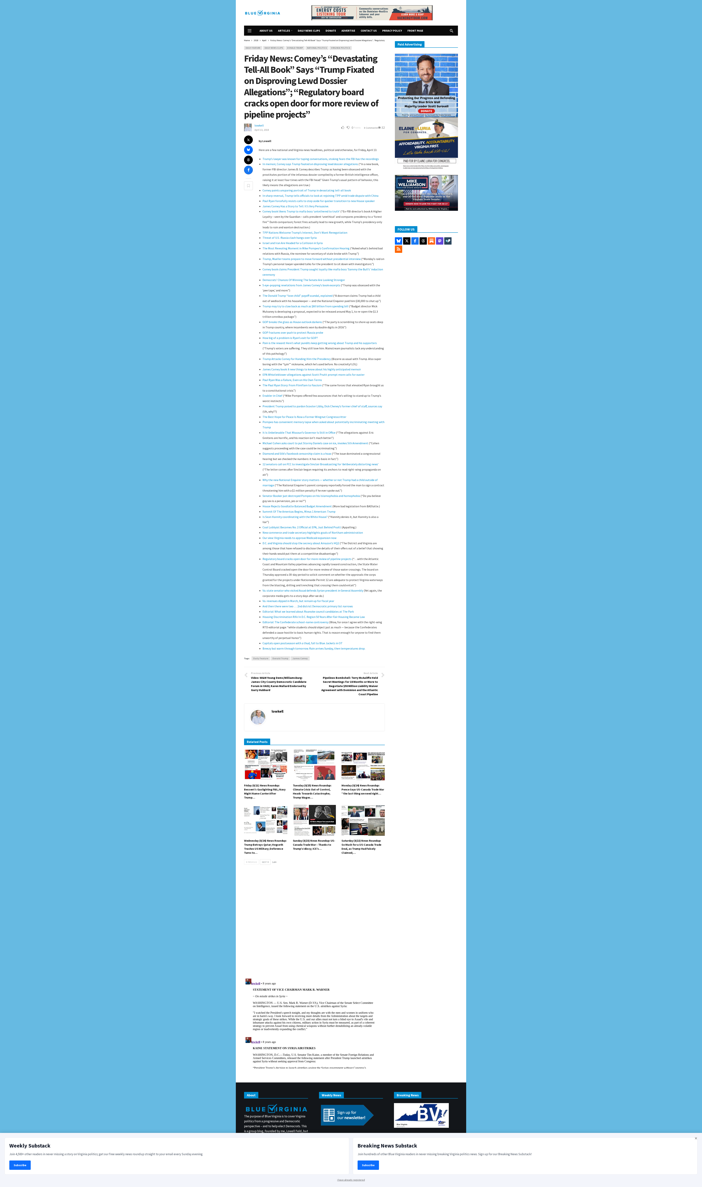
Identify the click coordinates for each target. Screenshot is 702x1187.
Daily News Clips (274, 48)
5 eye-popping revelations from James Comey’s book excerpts (301, 285)
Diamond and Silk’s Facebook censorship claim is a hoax (297, 453)
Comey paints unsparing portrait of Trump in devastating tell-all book (307, 190)
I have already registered (351, 1180)
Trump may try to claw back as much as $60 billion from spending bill (305, 306)
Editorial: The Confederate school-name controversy (296, 622)
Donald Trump (295, 48)
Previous (252, 862)
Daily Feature (253, 48)
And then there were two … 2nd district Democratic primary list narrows (308, 606)
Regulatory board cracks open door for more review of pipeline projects (307, 559)
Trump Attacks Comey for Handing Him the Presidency (297, 359)
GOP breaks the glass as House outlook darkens (292, 322)
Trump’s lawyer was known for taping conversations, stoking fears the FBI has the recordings (321, 159)
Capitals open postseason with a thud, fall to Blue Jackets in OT (303, 643)
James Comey (300, 658)
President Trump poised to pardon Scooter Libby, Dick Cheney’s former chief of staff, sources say (322, 406)
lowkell (259, 125)
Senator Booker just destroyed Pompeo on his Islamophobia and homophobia (311, 496)
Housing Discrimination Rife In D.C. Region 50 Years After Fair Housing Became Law (314, 617)
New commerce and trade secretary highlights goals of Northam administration (313, 532)
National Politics (317, 48)
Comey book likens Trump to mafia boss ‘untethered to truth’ (301, 211)
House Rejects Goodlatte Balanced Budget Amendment (297, 506)
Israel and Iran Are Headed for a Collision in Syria (293, 243)
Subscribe (20, 1165)
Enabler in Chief (272, 395)
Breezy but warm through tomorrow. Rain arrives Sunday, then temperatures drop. (314, 648)
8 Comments (371, 127)
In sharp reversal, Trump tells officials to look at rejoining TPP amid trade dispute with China (320, 195)
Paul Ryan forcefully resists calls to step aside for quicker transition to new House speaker (319, 201)
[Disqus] (314, 923)
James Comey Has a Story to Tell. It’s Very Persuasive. (296, 206)
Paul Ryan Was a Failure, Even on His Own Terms (292, 380)
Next (264, 862)
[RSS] (398, 249)
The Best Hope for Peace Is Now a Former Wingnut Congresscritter (304, 417)
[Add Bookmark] (248, 185)
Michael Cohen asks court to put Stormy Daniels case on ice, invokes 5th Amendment (315, 443)
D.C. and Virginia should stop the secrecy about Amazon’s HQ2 (301, 543)
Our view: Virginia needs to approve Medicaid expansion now (299, 538)
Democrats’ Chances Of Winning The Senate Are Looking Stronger (304, 280)
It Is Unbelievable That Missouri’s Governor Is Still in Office (299, 432)
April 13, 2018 (261, 129)
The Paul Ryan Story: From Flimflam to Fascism (292, 385)
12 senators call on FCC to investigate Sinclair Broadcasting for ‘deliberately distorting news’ (321, 464)
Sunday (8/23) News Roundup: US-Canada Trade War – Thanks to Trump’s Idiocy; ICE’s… (314, 844)
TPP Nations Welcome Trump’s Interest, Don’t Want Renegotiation (305, 232)
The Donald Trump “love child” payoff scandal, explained (298, 295)
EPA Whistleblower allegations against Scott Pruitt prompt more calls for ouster (314, 374)
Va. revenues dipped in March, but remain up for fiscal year (298, 601)
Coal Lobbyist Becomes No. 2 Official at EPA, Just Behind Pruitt (302, 527)
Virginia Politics (340, 48)
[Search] (451, 30)
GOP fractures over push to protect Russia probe (293, 332)
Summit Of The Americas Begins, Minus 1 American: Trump (299, 511)
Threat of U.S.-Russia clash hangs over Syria (290, 237)
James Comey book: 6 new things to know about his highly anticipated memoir (312, 369)
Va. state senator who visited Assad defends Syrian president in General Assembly (313, 590)
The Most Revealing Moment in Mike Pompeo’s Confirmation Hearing (306, 248)
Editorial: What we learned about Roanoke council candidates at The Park (308, 611)
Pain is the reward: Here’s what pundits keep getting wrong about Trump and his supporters (320, 343)
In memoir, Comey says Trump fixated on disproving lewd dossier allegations (310, 164)
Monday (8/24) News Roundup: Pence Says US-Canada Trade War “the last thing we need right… (362, 789)
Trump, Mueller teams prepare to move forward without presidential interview (312, 259)
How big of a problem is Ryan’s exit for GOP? (290, 338)
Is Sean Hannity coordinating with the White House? (295, 517)
